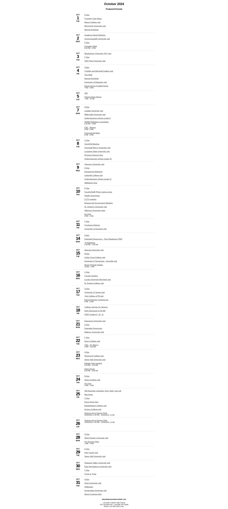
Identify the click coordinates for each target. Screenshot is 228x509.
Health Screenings (92, 196)
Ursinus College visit (92, 409)
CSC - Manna (90, 127)
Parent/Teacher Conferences (96, 300)
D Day (87, 168)
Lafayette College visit (93, 175)
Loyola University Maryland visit (97, 279)
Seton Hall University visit (94, 360)
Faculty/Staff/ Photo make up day (98, 192)
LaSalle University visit (93, 111)
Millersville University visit (94, 114)
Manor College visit (92, 22)
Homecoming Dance (92, 97)
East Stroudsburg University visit (97, 466)
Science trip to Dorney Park (95, 413)
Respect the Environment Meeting (98, 203)
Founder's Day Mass (93, 18)
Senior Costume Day (93, 494)
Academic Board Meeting (94, 35)
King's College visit (92, 341)
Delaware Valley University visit (97, 463)
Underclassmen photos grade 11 (97, 179)
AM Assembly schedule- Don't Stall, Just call (102, 391)
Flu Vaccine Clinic (91, 442)
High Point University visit (94, 61)
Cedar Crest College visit (94, 257)
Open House (89, 369)
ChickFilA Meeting (91, 144)
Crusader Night (90, 46)
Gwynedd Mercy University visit (97, 148)
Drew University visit (92, 483)
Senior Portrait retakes (93, 265)
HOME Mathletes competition (96, 122)
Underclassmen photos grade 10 (98, 159)
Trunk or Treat (90, 474)
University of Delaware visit (95, 82)
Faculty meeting (91, 276)
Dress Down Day (91, 402)
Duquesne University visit (94, 321)
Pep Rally (88, 75)
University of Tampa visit (94, 292)
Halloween (88, 487)
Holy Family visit (91, 453)
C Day (87, 140)
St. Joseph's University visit (95, 207)
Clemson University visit (94, 164)
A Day (86, 67)
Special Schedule (91, 30)
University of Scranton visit (95, 229)
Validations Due (90, 183)
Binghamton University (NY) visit (97, 53)
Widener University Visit (94, 332)
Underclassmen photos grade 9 (97, 118)
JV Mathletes (89, 243)
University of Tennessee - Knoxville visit (100, 261)
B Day (86, 107)
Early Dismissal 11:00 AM (94, 311)
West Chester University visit (96, 438)
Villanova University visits (94, 210)
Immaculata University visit (95, 490)
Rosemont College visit (94, 356)
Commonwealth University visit (97, 39)
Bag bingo (88, 394)
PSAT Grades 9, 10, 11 (94, 314)
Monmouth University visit (95, 26)
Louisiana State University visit (97, 151)
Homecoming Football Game (96, 86)
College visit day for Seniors (96, 307)
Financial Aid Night (92, 133)
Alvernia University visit (94, 250)
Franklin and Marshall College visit (98, 71)
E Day (86, 15)
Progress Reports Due (93, 155)
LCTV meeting (90, 199)
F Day (86, 57)
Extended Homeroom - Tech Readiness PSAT (103, 239)
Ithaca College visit (92, 380)
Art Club (87, 214)
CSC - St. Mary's (91, 345)
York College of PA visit (93, 296)
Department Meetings (93, 172)
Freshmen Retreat (92, 225)
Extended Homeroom (93, 328)
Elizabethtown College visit (95, 406)
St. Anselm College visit (94, 283)
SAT (86, 93)
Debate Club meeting (93, 363)
